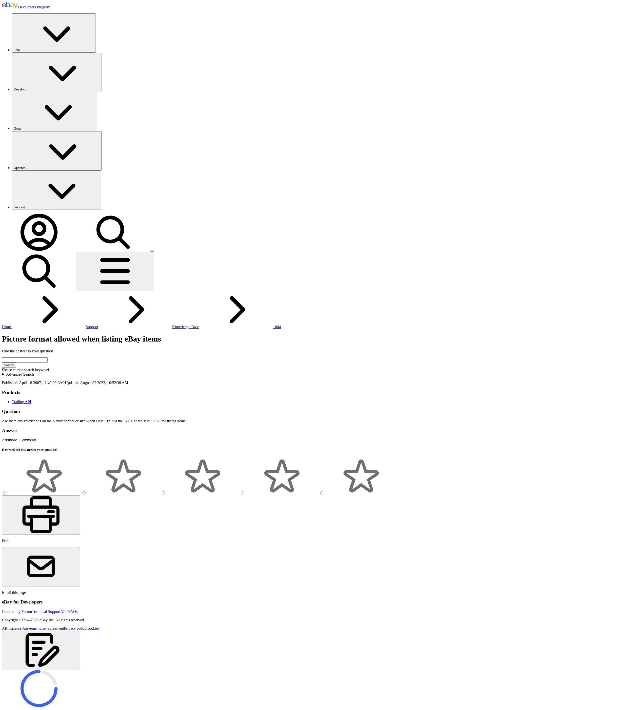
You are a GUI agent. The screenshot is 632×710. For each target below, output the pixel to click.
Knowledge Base (185, 327)
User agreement (52, 628)
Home (7, 327)
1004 (277, 327)
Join (17, 50)
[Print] (41, 515)
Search (9, 365)
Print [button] (5, 541)
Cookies (92, 628)
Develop (19, 89)
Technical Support (46, 611)
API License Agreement (21, 628)
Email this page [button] (14, 592)
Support (19, 207)
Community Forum (17, 611)
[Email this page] (41, 566)
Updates (20, 168)
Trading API (21, 402)
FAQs (73, 611)
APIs (64, 611)
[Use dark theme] (152, 251)
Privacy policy (75, 628)
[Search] (113, 249)
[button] (41, 650)
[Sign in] (39, 249)
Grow (17, 128)
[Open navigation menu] (115, 271)
